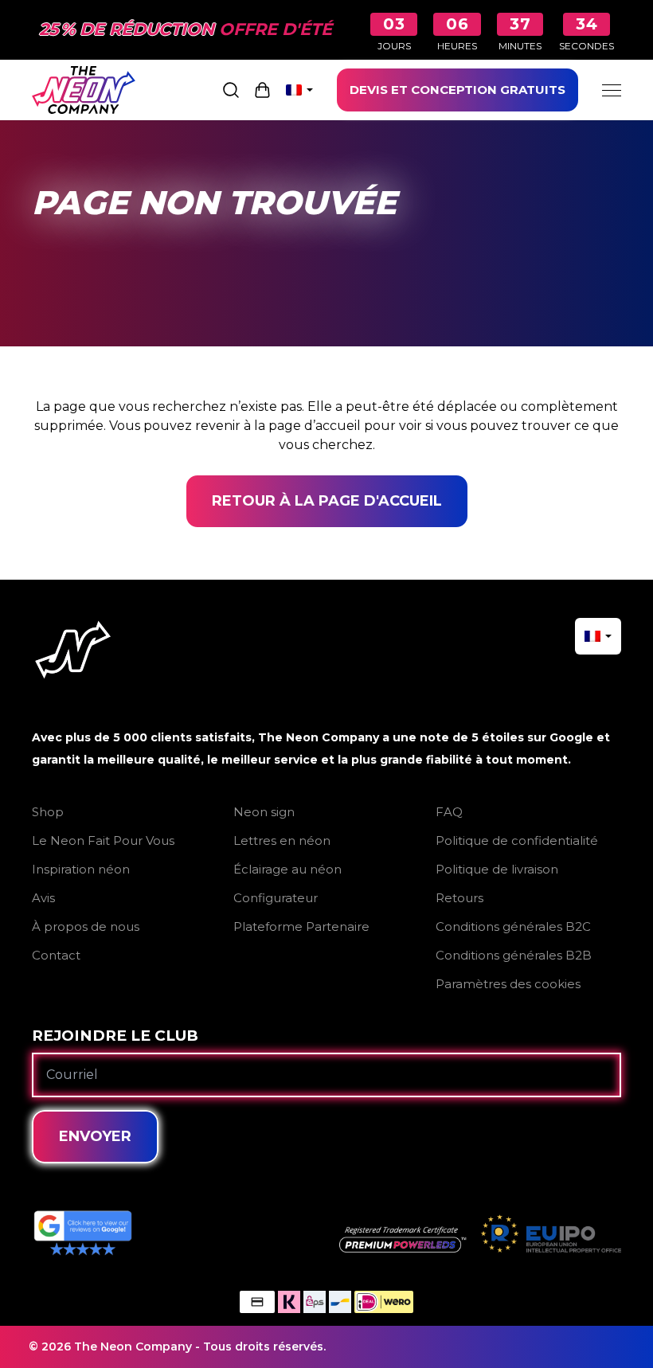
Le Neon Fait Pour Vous (103, 840)
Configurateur (275, 897)
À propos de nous (85, 926)
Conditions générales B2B (514, 955)
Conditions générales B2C (513, 926)
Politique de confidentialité (517, 840)
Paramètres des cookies (508, 983)
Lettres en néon (281, 840)
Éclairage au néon (287, 869)
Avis (43, 897)
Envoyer (95, 1136)
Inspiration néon (81, 869)
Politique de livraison (497, 869)
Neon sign (264, 811)
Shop (48, 811)
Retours (459, 897)
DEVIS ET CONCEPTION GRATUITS (457, 89)
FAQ (449, 811)
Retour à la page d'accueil (327, 501)
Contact (56, 955)
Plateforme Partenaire (301, 926)
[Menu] (611, 90)
